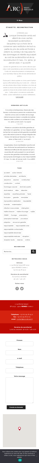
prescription (23, 215)
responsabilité (8, 226)
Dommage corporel (10, 187)
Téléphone (19, 367)
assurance (7, 180)
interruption (25, 208)
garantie (16, 197)
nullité (33, 211)
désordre (24, 190)
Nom (19, 349)
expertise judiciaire (18, 194)
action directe (17, 173)
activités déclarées (10, 176)
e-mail (19, 358)
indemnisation (16, 204)
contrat (17, 183)
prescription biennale (11, 219)
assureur (16, 180)
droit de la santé (25, 187)
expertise (7, 194)
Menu (20, 20)
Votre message (19, 376)
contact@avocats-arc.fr (25, 319)
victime (27, 240)
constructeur (25, 180)
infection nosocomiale (11, 208)
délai (17, 190)
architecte (22, 176)
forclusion (7, 197)
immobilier (24, 197)
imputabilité (27, 201)
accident (7, 173)
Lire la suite (19, 97)
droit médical (8, 190)
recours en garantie (19, 222)
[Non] (37, 456)
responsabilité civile (22, 226)
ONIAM (6, 215)
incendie (7, 204)
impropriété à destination (12, 201)
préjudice (7, 222)
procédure (24, 219)
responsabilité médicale (12, 236)
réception (25, 236)
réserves (20, 240)
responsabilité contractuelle (13, 229)
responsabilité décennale (12, 233)
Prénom (19, 340)
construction (8, 183)
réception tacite (9, 240)
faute (29, 194)
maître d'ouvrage (22, 211)
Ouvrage (14, 215)
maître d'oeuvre (9, 211)
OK (20, 460)
